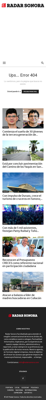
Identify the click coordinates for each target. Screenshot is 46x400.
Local (4, 159)
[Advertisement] (23, 35)
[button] (42, 63)
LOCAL (17, 387)
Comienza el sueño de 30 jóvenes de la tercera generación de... (22, 133)
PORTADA (9, 387)
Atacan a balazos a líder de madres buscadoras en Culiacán (21, 296)
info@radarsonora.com (29, 362)
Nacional (5, 256)
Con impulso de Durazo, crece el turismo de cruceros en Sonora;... (22, 197)
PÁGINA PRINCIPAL (30, 91)
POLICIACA (35, 387)
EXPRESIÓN (18, 393)
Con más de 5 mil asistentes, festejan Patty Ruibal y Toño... (20, 229)
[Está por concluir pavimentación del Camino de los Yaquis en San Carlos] (23, 150)
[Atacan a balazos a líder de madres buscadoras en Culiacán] (23, 282)
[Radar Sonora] (23, 5)
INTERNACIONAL (31, 390)
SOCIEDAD (25, 387)
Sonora (5, 223)
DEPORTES (28, 393)
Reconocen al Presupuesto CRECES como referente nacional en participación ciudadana (22, 263)
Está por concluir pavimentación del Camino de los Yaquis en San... (22, 165)
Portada (5, 127)
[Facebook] (23, 378)
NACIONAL (19, 390)
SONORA (10, 390)
